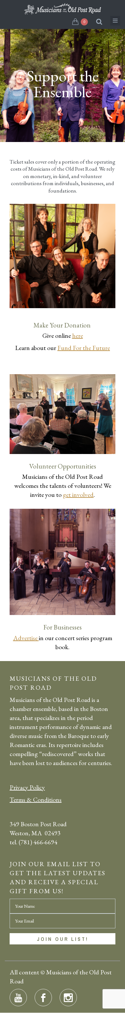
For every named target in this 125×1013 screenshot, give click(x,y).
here (77, 335)
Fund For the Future (83, 348)
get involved (78, 494)
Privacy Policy (27, 787)
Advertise (26, 638)
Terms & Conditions (36, 799)
